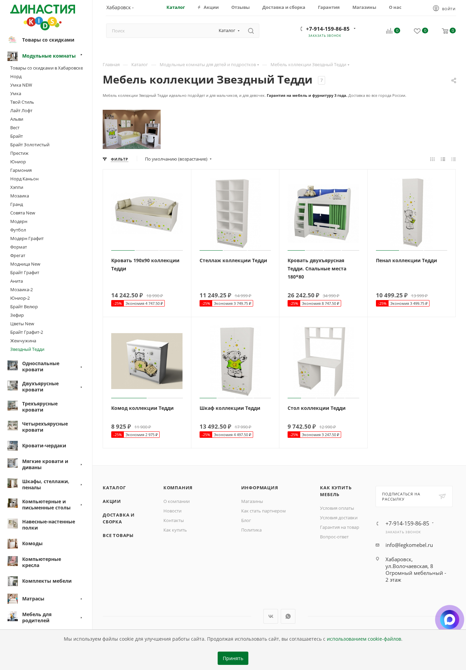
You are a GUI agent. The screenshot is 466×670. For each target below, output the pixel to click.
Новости (172, 511)
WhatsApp (288, 616)
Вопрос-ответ (334, 537)
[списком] (443, 158)
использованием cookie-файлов (364, 639)
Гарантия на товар (339, 527)
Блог (246, 520)
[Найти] (251, 31)
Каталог (114, 488)
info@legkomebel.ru (409, 544)
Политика (251, 530)
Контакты (173, 520)
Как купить (175, 530)
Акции (112, 501)
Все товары (118, 535)
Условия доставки (339, 518)
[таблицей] (453, 158)
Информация (259, 488)
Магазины (252, 501)
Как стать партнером (263, 511)
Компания (178, 488)
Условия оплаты (337, 508)
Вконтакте (270, 616)
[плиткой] (432, 158)
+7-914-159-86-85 (328, 28)
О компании (176, 501)
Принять (233, 658)
